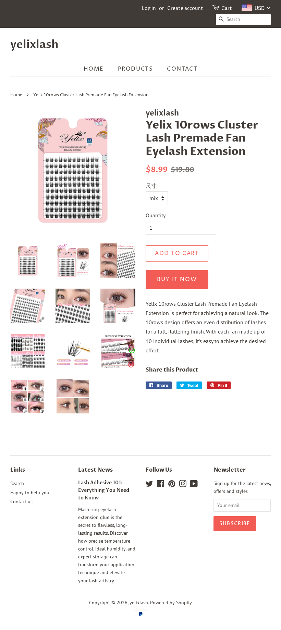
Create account (185, 8)
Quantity (156, 215)
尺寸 (151, 185)
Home (94, 69)
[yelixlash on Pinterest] (171, 485)
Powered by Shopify (171, 602)
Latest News (95, 470)
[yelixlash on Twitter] (149, 485)
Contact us (21, 501)
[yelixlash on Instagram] (182, 485)
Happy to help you (29, 492)
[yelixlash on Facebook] (160, 485)
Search (17, 483)
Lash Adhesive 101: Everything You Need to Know (103, 490)
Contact (182, 69)
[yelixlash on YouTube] (194, 485)
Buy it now (177, 279)
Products (135, 69)
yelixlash (34, 44)
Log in (149, 8)
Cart (226, 8)
